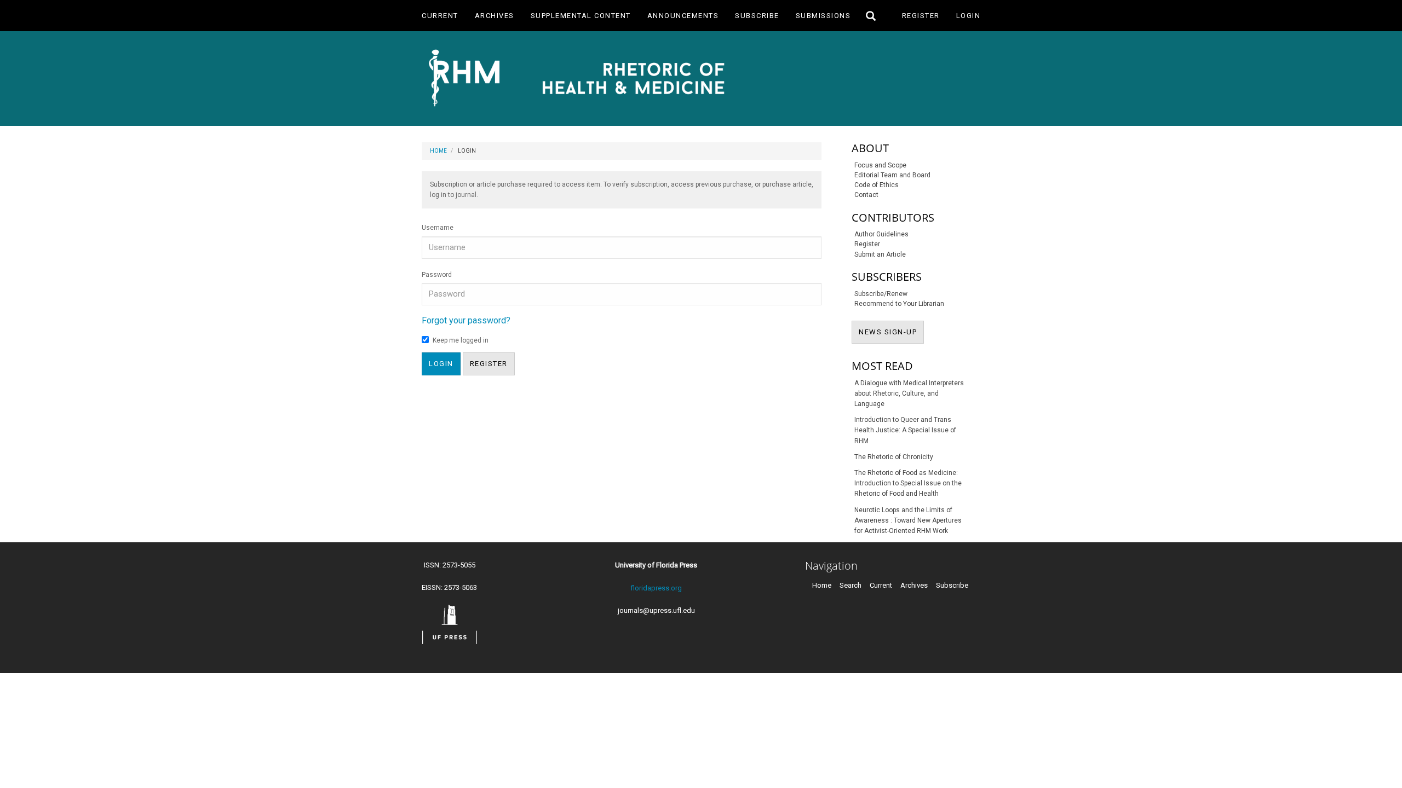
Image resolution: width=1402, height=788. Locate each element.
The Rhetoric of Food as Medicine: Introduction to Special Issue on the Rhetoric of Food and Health (908, 483)
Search (850, 585)
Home (438, 151)
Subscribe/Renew (880, 294)
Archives (494, 15)
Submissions (823, 15)
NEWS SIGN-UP (891, 331)
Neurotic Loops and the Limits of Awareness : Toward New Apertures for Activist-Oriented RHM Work (908, 520)
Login (968, 15)
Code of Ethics (876, 185)
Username (437, 227)
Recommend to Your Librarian (899, 304)
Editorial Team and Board (892, 175)
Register (921, 15)
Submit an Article (880, 254)
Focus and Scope (880, 165)
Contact (866, 195)
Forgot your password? (466, 320)
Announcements (683, 15)
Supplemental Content (581, 15)
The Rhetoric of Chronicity (893, 457)
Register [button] (489, 364)
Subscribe (757, 15)
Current (440, 15)
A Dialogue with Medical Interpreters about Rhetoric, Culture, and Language (909, 393)
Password (437, 275)
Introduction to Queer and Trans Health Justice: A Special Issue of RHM (905, 430)
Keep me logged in (461, 340)
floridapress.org (656, 588)
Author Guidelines (881, 234)
